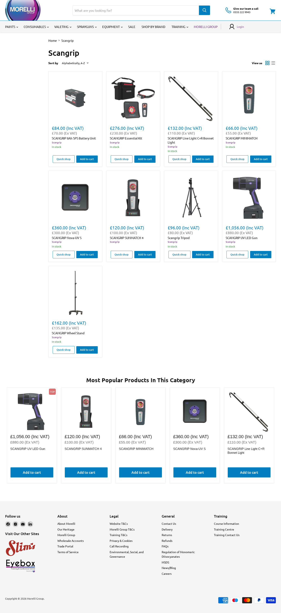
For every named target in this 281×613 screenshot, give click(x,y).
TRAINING (179, 27)
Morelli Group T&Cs (122, 529)
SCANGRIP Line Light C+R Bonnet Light (246, 451)
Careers (167, 573)
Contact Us (169, 523)
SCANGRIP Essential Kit (126, 138)
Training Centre (224, 529)
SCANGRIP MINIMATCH (242, 138)
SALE (131, 27)
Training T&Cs (118, 535)
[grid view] (267, 63)
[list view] (273, 63)
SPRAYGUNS (85, 27)
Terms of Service (68, 552)
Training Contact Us (226, 535)
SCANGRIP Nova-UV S (66, 238)
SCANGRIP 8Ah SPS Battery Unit (74, 138)
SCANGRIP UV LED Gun (242, 238)
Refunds (167, 540)
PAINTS (10, 27)
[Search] (204, 10)
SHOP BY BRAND (153, 27)
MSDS (165, 562)
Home (52, 40)
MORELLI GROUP (206, 27)
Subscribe (164, 317)
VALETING (61, 27)
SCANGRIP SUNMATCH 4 (126, 238)
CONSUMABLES (35, 27)
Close (164, 345)
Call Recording (119, 546)
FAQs (165, 546)
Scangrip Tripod (179, 238)
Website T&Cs (119, 523)
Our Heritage (65, 529)
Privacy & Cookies (121, 540)
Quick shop (64, 159)
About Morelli (66, 523)
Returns (167, 535)
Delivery (167, 529)
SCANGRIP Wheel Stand (68, 333)
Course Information (226, 523)
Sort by (53, 63)
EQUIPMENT (111, 27)
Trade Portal (65, 546)
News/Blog (169, 568)
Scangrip (57, 142)
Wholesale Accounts (70, 540)
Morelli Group (66, 535)
